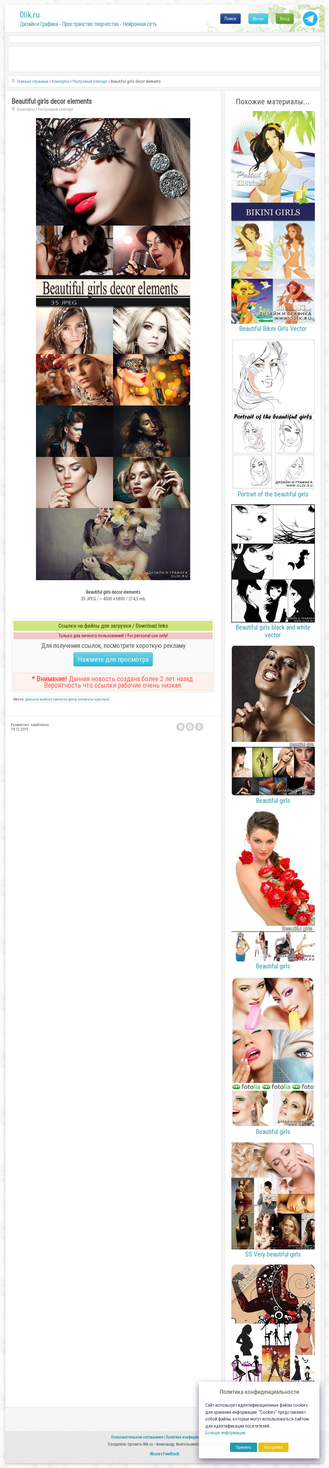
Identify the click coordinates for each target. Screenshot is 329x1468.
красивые (102, 699)
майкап (46, 699)
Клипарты (26, 109)
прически (60, 699)
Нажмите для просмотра (113, 659)
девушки (32, 699)
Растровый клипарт (55, 109)
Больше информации (225, 1433)
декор (72, 699)
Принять (243, 1447)
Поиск (230, 18)
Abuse (155, 1453)
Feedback (171, 1453)
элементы (85, 699)
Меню (258, 18)
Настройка (273, 1447)
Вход (284, 18)
